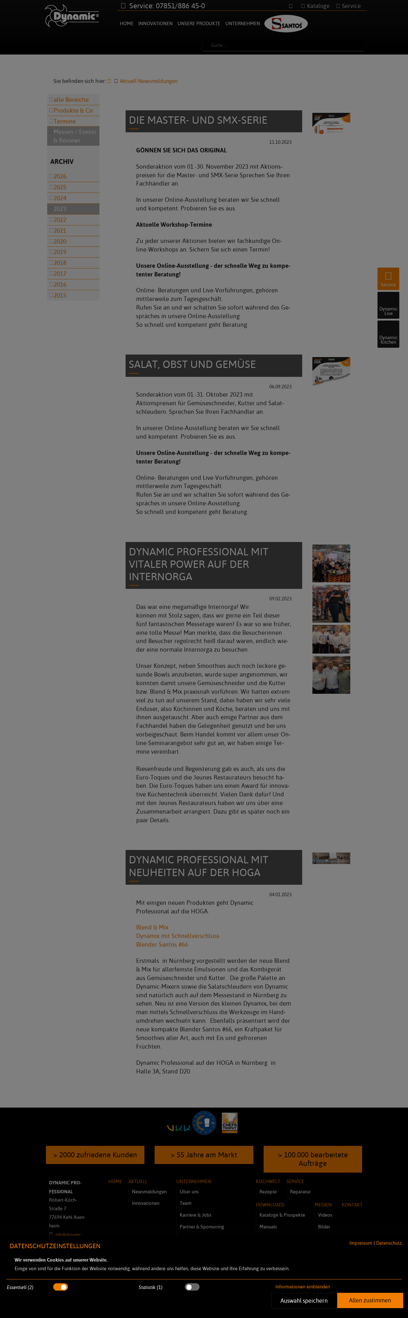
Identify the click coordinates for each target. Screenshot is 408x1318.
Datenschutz (389, 1243)
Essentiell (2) (20, 1287)
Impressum (360, 1243)
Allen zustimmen (370, 1300)
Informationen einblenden (302, 1287)
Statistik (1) (151, 1287)
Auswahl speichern (304, 1300)
